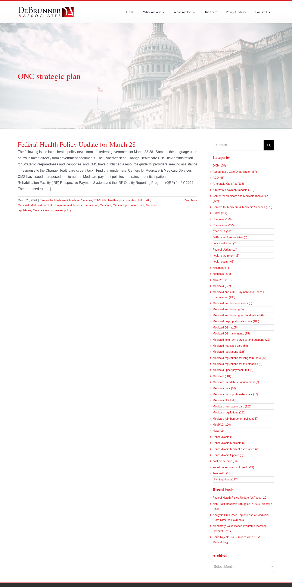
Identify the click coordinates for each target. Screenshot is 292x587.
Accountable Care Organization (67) (235, 171)
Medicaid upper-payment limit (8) (233, 370)
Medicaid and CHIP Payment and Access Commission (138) (238, 294)
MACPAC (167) (222, 280)
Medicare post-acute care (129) (232, 406)
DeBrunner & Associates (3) (230, 237)
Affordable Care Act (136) (228, 183)
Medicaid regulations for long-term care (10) (239, 358)
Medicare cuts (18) (224, 388)
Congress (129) (222, 219)
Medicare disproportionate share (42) (235, 394)
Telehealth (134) (222, 473)
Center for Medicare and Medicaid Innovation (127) (240, 198)
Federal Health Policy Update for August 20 (239, 497)
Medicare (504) (222, 376)
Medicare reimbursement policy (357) (235, 418)
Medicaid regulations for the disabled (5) (237, 364)
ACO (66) (218, 177)
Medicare (105, 205)
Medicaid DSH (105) (225, 327)
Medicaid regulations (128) (229, 351)
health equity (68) (223, 261)
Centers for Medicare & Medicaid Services (66, 200)
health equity (116, 200)
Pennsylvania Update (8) (228, 455)
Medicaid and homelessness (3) (232, 303)
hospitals (131, 200)
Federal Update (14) (225, 249)
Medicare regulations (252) (229, 412)
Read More (190, 200)
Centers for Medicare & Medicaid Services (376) (242, 207)
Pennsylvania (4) (223, 436)
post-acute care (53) (225, 461)
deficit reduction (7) (224, 243)
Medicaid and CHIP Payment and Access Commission (64, 205)
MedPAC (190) (222, 424)
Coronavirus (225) (223, 225)
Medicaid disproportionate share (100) (236, 321)
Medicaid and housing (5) (228, 309)
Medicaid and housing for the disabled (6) (238, 315)
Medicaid (23, 205)
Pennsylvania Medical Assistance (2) (235, 449)
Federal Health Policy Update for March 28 (77, 144)
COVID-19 (100, 200)
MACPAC (144, 200)
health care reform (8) (226, 255)
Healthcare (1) (221, 267)
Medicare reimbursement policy (52, 210)
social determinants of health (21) (233, 467)
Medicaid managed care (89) (230, 345)
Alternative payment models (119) (233, 190)
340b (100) (219, 165)
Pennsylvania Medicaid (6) (229, 442)
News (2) (218, 430)
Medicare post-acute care (128, 205)
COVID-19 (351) (222, 231)
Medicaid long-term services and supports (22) (241, 339)
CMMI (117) (220, 213)
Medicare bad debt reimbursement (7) (236, 382)
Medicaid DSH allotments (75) (231, 333)
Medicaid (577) (222, 286)
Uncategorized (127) (225, 479)
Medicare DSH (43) (224, 400)
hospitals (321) (222, 273)
